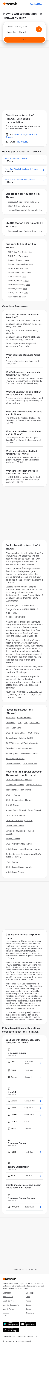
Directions (30, 1313)
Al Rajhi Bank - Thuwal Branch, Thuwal (22, 849)
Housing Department (15, 759)
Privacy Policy (21, 1336)
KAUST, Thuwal (12, 795)
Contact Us (32, 1336)
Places (28, 1301)
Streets (29, 1305)
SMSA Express (12, 753)
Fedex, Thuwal (34, 810)
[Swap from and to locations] (39, 29)
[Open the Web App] (10, 1330)
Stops (28, 1309)
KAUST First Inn (24, 717)
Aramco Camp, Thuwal (16, 810)
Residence (10, 717)
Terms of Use (8, 1336)
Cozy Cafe (16, 728)
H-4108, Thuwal (12, 805)
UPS (19, 723)
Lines (28, 1297)
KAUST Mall (33, 733)
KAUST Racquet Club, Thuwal (19, 779)
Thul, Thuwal (11, 862)
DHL (25, 723)
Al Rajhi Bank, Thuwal (15, 872)
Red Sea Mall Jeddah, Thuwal (18, 790)
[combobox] (24, 27)
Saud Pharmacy (30, 764)
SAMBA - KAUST (26, 738)
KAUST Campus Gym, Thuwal (18, 800)
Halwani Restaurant (29, 753)
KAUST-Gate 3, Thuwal (15, 815)
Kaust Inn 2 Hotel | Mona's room (19, 748)
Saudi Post (34, 723)
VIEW (37, 202)
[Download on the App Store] (27, 1324)
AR (6, 1315)
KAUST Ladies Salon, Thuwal (18, 867)
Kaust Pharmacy (13, 764)
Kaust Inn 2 (10, 723)
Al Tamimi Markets (29, 743)
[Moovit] (10, 4)
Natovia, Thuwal (13, 839)
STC (7, 728)
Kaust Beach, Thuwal (15, 826)
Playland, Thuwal (33, 785)
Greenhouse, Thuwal (15, 785)
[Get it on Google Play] (10, 1324)
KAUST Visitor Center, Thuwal (19, 844)
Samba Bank (11, 738)
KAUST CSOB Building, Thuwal (19, 821)
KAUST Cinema (12, 743)
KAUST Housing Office (15, 733)
